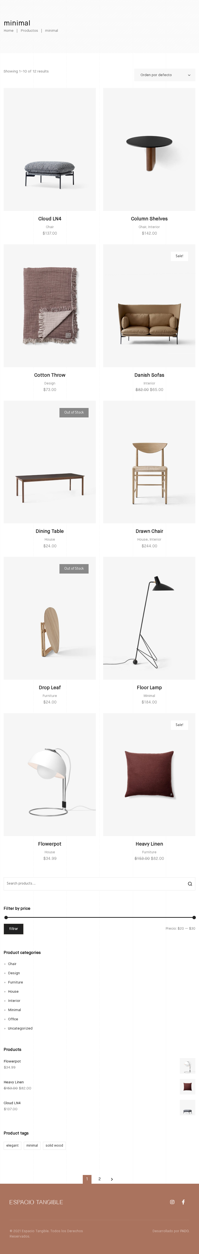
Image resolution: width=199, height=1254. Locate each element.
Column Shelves (149, 219)
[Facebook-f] (183, 1202)
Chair (50, 227)
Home (9, 30)
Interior (154, 227)
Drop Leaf (50, 687)
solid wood (54, 1145)
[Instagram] (172, 1202)
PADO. (184, 1231)
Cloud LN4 (49, 219)
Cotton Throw (50, 375)
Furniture (50, 696)
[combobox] (164, 75)
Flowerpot (49, 844)
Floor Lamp (149, 687)
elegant (12, 1145)
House (50, 539)
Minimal (149, 696)
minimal (32, 1145)
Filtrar (13, 929)
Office (13, 1019)
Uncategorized (20, 1028)
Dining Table (50, 531)
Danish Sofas (149, 375)
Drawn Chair (149, 531)
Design (49, 383)
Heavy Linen (149, 844)
